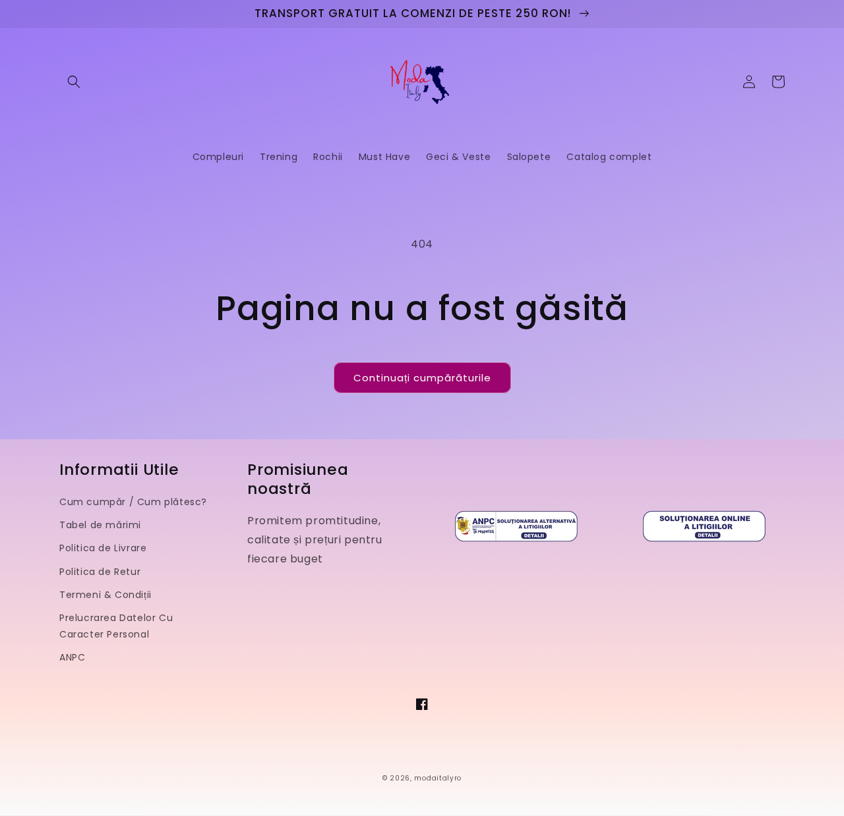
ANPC (72, 657)
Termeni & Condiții (105, 594)
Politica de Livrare (102, 548)
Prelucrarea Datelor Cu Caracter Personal (116, 626)
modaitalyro (438, 778)
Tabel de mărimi (100, 524)
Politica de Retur (99, 571)
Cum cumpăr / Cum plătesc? (133, 501)
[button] (73, 81)
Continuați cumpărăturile (422, 378)
